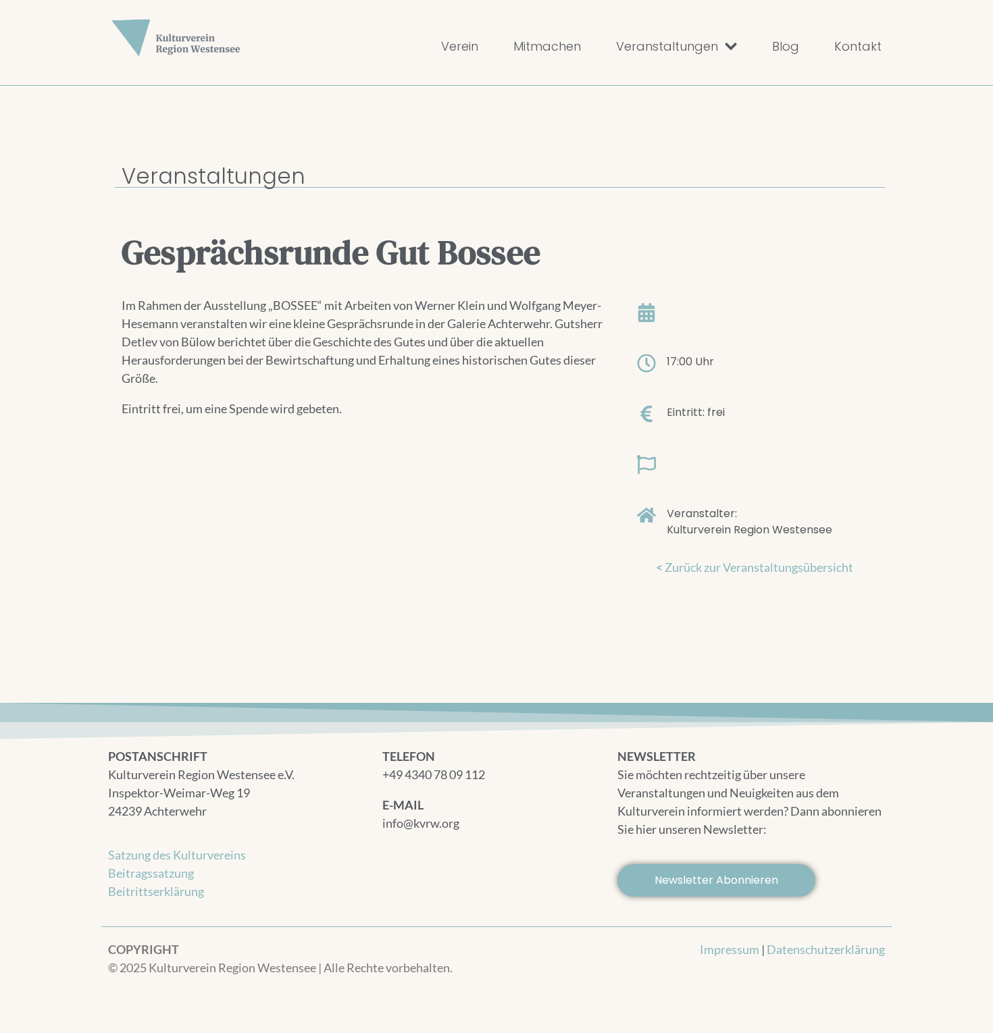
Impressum (729, 949)
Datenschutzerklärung (826, 949)
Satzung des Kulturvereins (177, 854)
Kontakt (858, 46)
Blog (785, 46)
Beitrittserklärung (156, 891)
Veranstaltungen (667, 46)
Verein (459, 46)
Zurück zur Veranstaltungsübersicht (754, 567)
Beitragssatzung (151, 873)
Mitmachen (547, 46)
